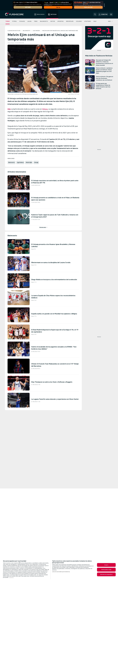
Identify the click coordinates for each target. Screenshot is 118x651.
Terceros (11, 577)
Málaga (45, 109)
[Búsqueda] (95, 14)
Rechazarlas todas (106, 569)
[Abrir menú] (111, 14)
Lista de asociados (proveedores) (61, 571)
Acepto (106, 565)
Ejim (9, 109)
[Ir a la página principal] (15, 14)
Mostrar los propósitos (106, 574)
